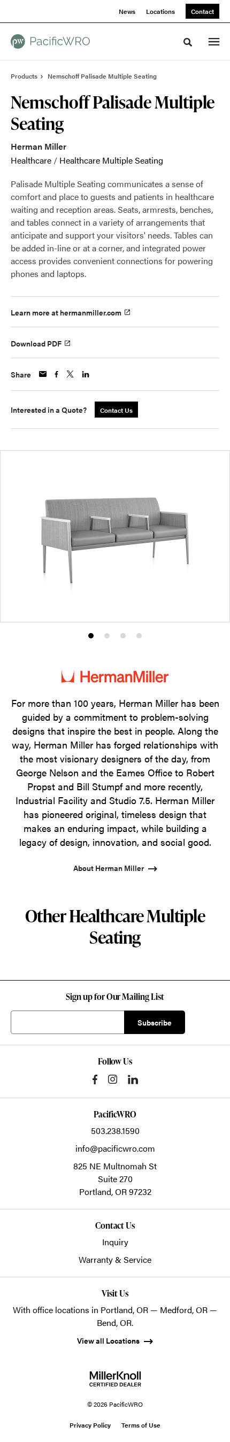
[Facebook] (95, 1079)
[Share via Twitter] (70, 374)
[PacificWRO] (50, 41)
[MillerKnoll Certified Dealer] (115, 1379)
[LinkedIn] (133, 1079)
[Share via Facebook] (56, 374)
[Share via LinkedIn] (85, 374)
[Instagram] (112, 1079)
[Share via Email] (43, 374)
